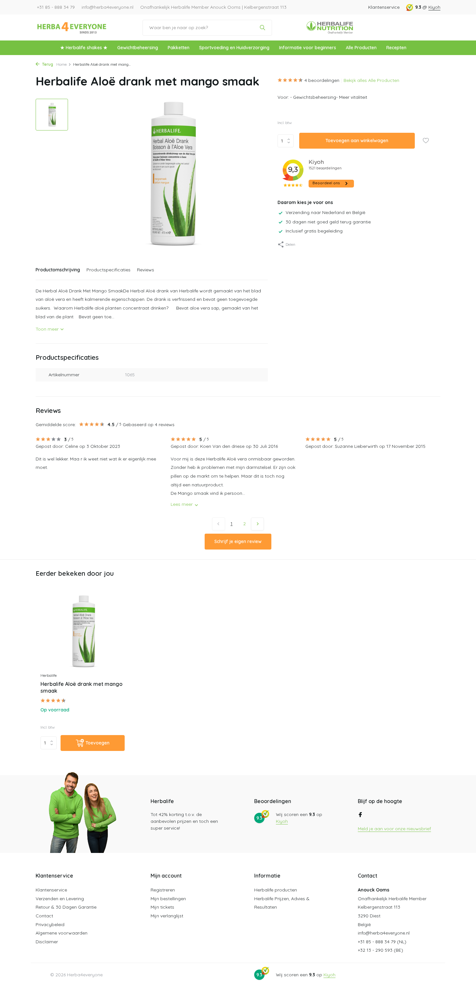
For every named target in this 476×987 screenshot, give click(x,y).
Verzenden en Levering (60, 899)
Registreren (163, 890)
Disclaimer (47, 942)
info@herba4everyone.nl (384, 933)
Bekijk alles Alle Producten (371, 80)
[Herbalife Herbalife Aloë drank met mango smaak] (82, 631)
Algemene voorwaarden (61, 933)
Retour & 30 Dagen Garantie (66, 907)
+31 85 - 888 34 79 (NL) (382, 942)
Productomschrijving (58, 270)
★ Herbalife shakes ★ (84, 48)
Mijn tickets (162, 907)
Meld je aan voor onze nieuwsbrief (394, 829)
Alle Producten (361, 48)
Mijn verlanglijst (167, 916)
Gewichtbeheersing (137, 48)
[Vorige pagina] (218, 523)
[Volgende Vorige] (257, 523)
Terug (47, 64)
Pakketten (178, 48)
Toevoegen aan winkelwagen (356, 141)
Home (61, 64)
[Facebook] (360, 815)
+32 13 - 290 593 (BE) (380, 950)
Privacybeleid (50, 924)
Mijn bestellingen (168, 899)
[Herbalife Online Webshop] (72, 27)
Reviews (145, 270)
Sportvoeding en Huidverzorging (234, 48)
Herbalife (48, 675)
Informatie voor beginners (307, 48)
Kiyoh (434, 7)
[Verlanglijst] (426, 141)
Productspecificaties (108, 270)
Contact (44, 916)
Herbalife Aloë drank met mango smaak (81, 687)
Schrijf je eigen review (238, 541)
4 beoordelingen (321, 80)
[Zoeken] (262, 27)
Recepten (396, 48)
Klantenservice (384, 7)
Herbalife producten (275, 890)
